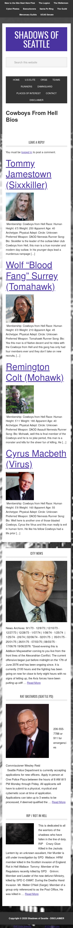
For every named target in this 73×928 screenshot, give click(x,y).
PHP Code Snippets (22, 926)
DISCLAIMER (57, 918)
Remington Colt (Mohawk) (35, 371)
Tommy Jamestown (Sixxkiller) (28, 173)
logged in (26, 152)
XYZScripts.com (52, 926)
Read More (34, 683)
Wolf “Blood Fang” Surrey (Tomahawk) (32, 275)
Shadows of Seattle (36, 39)
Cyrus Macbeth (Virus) (36, 458)
